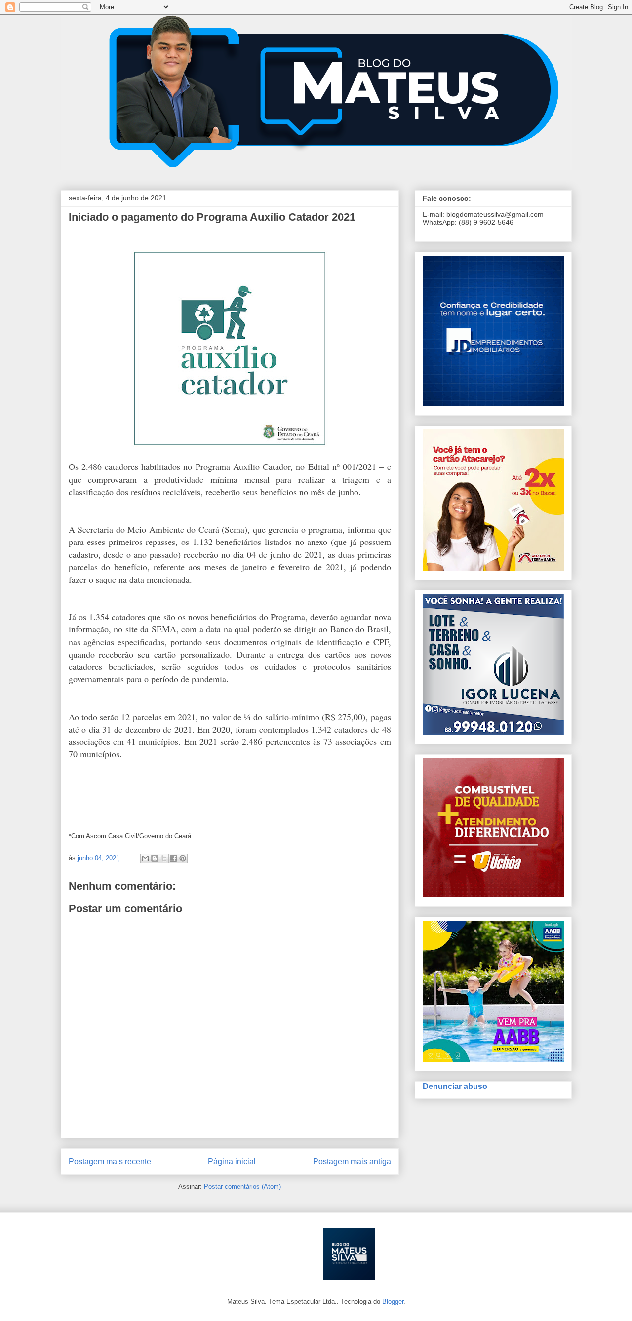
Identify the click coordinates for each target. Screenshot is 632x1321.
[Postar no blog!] (154, 858)
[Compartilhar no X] (164, 858)
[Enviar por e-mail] (145, 858)
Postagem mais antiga (352, 1161)
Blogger (392, 1301)
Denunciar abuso (455, 1086)
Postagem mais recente (110, 1161)
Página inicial (232, 1161)
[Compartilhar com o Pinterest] (183, 858)
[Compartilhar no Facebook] (173, 858)
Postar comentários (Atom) (242, 1186)
